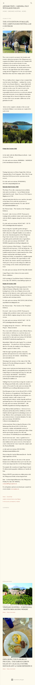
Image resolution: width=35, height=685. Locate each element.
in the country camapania (9, 501)
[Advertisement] (17, 564)
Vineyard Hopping (14, 11)
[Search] (31, 2)
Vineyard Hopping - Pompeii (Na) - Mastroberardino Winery (17, 608)
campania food (10, 499)
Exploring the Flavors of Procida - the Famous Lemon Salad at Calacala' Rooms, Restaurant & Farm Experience (17, 662)
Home (5, 11)
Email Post (9, 496)
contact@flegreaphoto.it (10, 483)
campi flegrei (17, 499)
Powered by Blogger (19, 679)
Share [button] (4, 496)
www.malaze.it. (15, 489)
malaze (18, 501)
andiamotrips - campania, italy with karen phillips (16, 7)
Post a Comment (11, 612)
